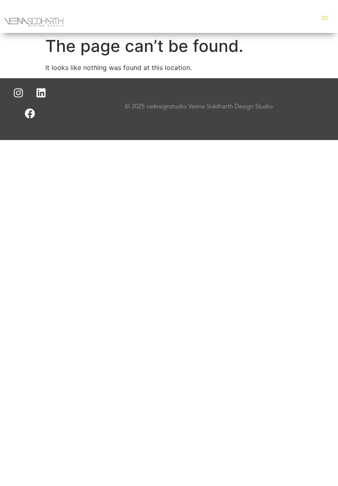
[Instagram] (18, 92)
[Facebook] (29, 113)
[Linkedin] (41, 92)
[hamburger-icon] (324, 18)
